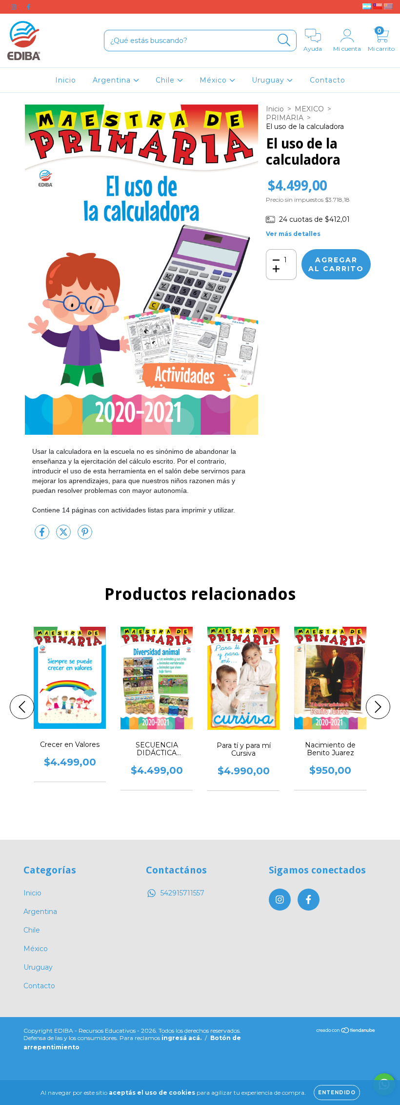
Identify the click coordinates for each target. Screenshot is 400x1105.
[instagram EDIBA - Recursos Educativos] (14, 6)
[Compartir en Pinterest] (85, 535)
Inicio (65, 80)
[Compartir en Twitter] (64, 535)
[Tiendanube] (346, 1031)
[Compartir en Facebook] (43, 535)
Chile (166, 80)
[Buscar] (284, 40)
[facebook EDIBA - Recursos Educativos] (28, 6)
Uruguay (269, 80)
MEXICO (309, 109)
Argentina (113, 80)
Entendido (337, 1092)
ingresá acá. (181, 1037)
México (214, 80)
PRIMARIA (284, 117)
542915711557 (182, 893)
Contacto (327, 80)
